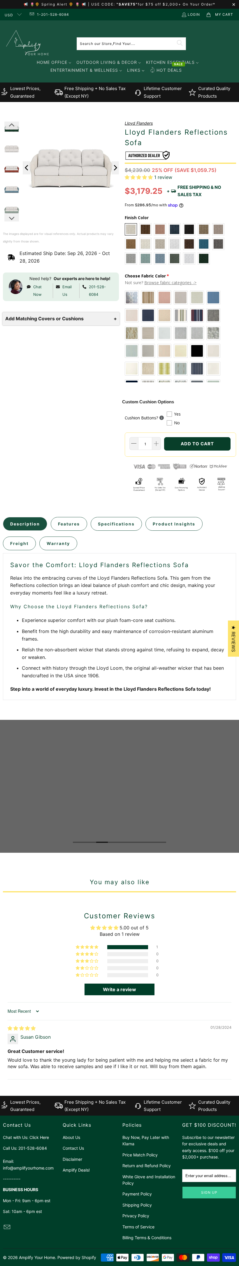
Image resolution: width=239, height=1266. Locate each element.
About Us (71, 1137)
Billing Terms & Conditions (146, 1237)
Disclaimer (72, 1159)
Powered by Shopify (76, 1257)
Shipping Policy (137, 1204)
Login (194, 14)
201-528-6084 (97, 290)
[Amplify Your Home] (28, 43)
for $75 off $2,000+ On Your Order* (176, 4)
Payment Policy (137, 1193)
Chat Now (37, 290)
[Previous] (26, 167)
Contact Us (73, 1148)
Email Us (67, 290)
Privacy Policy (135, 1215)
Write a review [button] (119, 989)
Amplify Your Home (37, 1257)
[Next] (115, 167)
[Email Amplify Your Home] (31, 14)
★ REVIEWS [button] (233, 638)
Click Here (39, 1137)
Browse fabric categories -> (170, 282)
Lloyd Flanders (139, 123)
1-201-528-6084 (53, 14)
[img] (22, 1028)
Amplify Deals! (76, 1169)
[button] (139, 177)
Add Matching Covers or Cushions (61, 318)
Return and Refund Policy (146, 1165)
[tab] (25, 524)
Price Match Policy (140, 1154)
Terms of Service (138, 1226)
